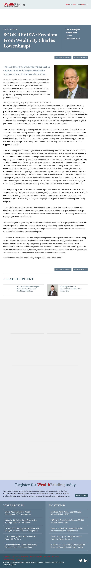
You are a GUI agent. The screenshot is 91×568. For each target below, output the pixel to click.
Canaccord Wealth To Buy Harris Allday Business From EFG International (21, 545)
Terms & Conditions (51, 556)
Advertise (24, 556)
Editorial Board (36, 556)
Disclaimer (21, 560)
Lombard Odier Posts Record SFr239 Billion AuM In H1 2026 (65, 513)
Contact (15, 556)
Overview (6, 556)
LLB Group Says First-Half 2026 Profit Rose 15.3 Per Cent (20, 537)
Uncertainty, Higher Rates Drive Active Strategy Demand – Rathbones (21, 521)
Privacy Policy (9, 560)
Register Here (81, 496)
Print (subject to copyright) (63, 57)
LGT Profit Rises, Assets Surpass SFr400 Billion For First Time (67, 521)
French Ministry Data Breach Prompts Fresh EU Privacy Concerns (66, 537)
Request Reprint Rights (80, 57)
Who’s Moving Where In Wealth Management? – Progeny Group (18, 513)
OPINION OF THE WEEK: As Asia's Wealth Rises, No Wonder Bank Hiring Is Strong (67, 545)
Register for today (45, 484)
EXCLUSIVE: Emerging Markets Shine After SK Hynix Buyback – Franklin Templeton (22, 529)
